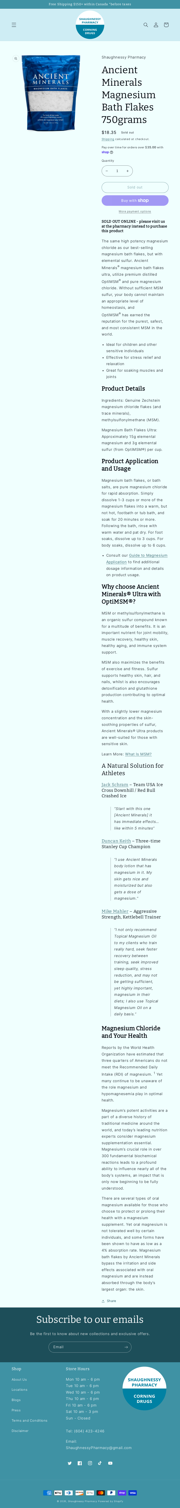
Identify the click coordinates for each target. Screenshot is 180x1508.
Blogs (16, 1400)
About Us (19, 1380)
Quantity (108, 160)
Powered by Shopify (110, 1501)
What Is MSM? (138, 754)
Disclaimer (20, 1431)
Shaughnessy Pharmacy (82, 1501)
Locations (20, 1390)
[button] (14, 25)
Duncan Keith (116, 841)
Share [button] (111, 1301)
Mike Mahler (115, 911)
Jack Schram (115, 784)
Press (16, 1410)
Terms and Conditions (30, 1421)
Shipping (108, 139)
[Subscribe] (126, 1347)
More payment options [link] (135, 211)
